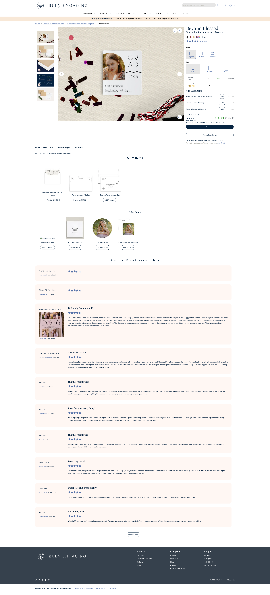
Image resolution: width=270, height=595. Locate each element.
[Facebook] (43, 580)
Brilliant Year (42, 338)
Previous (61, 74)
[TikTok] (36, 580)
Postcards (212, 57)
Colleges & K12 (179, 14)
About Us (173, 555)
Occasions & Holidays (125, 14)
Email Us (231, 580)
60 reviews (203, 41)
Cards (201, 57)
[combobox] (201, 5)
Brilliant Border (43, 294)
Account (207, 555)
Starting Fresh (42, 440)
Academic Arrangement (45, 357)
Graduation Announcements (53, 24)
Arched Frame (43, 466)
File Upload (208, 558)
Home (37, 24)
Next (179, 74)
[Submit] (218, 5)
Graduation (87, 14)
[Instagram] (49, 580)
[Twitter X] (40, 580)
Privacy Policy (101, 588)
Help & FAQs (208, 562)
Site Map (113, 588)
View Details (221, 143)
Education (140, 565)
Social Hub (174, 558)
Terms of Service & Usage (84, 588)
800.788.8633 (217, 580)
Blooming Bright (43, 516)
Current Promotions (177, 569)
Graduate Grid (43, 493)
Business (146, 14)
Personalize (210, 127)
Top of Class (42, 386)
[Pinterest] (46, 580)
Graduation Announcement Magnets (80, 24)
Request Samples (210, 565)
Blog (172, 562)
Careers (173, 565)
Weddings (104, 14)
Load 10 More (133, 535)
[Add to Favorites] (175, 30)
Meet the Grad (43, 275)
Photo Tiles (161, 14)
